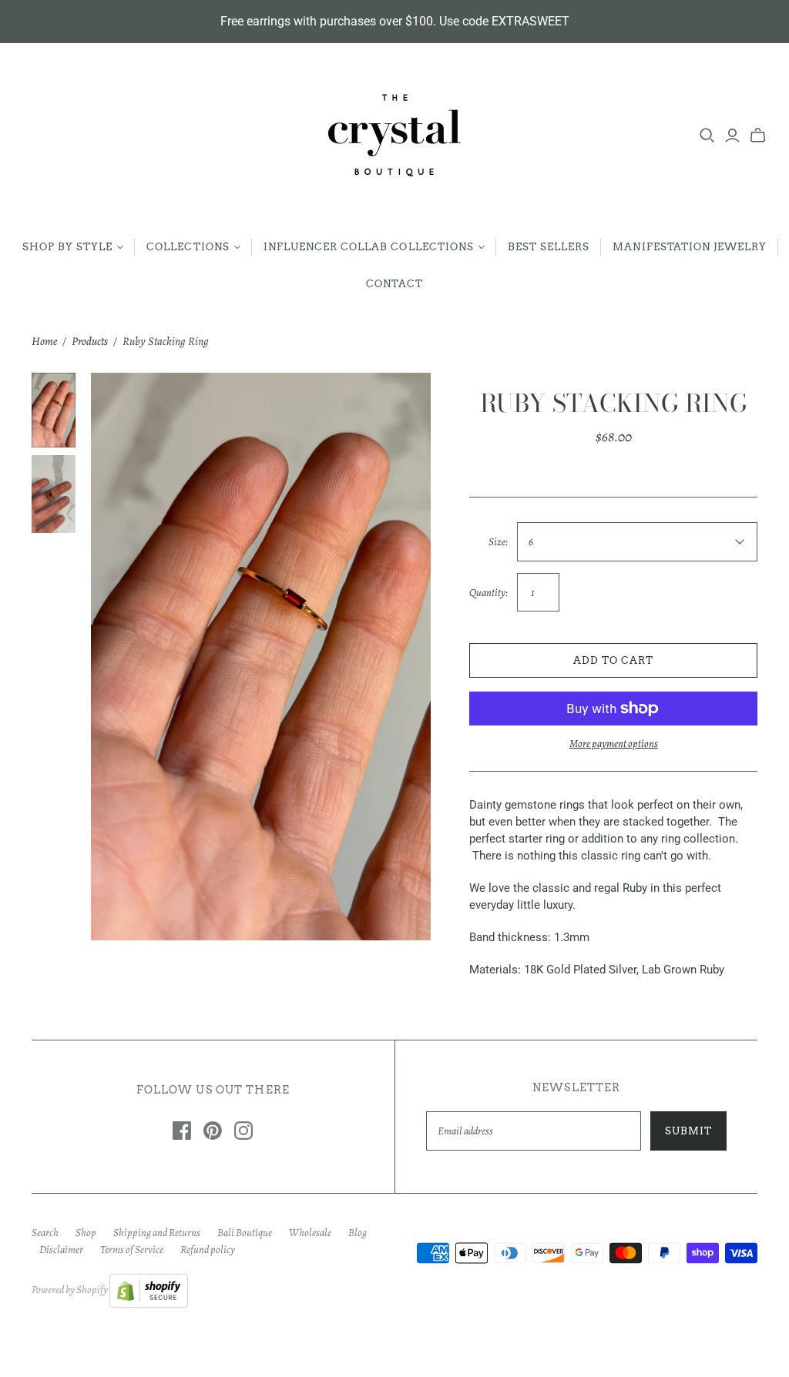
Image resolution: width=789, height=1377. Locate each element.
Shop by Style (67, 247)
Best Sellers (548, 247)
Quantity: (488, 592)
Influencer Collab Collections (369, 247)
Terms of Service (131, 1249)
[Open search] (707, 135)
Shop (86, 1232)
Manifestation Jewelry (690, 247)
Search (45, 1232)
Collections (187, 247)
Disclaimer (61, 1249)
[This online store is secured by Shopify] (148, 1289)
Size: (498, 541)
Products (90, 341)
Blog (357, 1232)
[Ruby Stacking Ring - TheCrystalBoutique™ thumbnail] (54, 410)
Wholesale (310, 1232)
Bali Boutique (244, 1232)
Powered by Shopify (70, 1289)
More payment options (613, 743)
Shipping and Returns (156, 1232)
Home (44, 341)
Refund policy (207, 1249)
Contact (394, 284)
